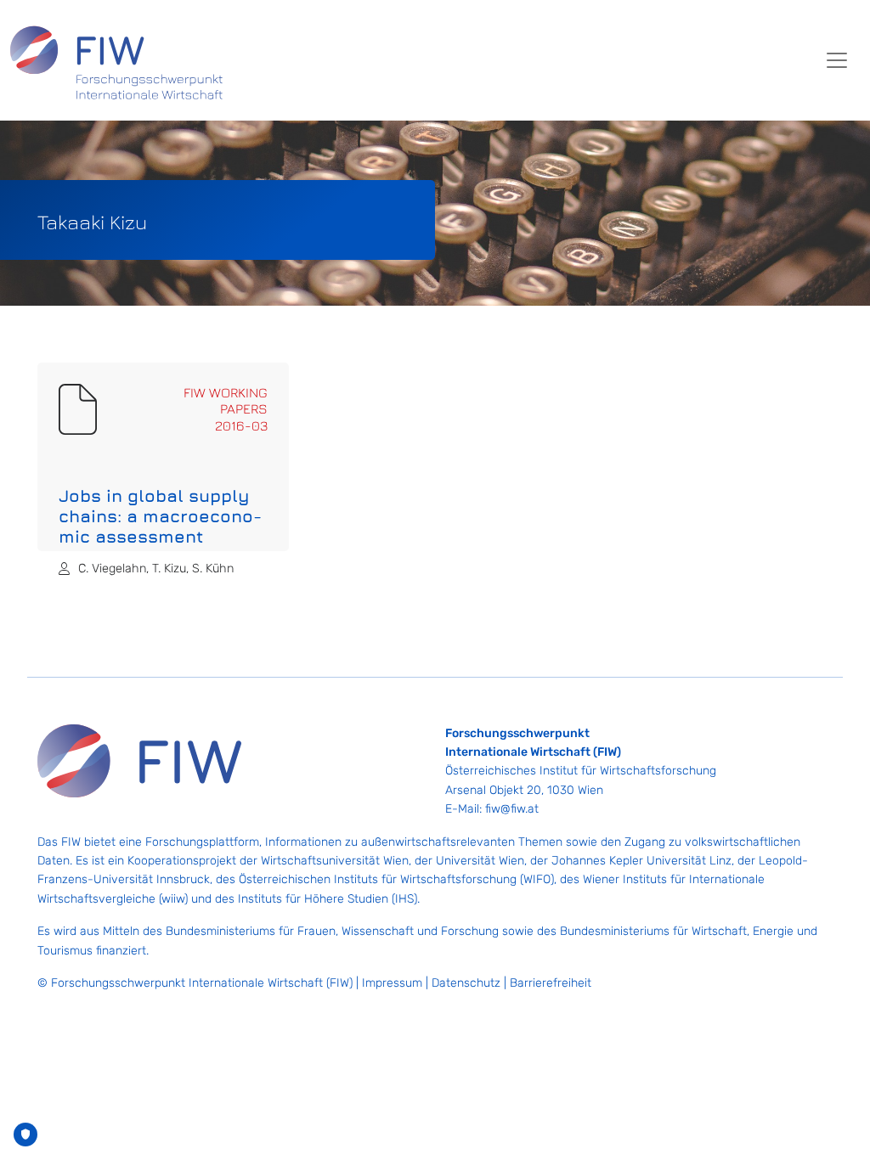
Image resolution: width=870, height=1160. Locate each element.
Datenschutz (466, 983)
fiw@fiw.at (512, 809)
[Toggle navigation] (837, 60)
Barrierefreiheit (550, 983)
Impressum (392, 983)
